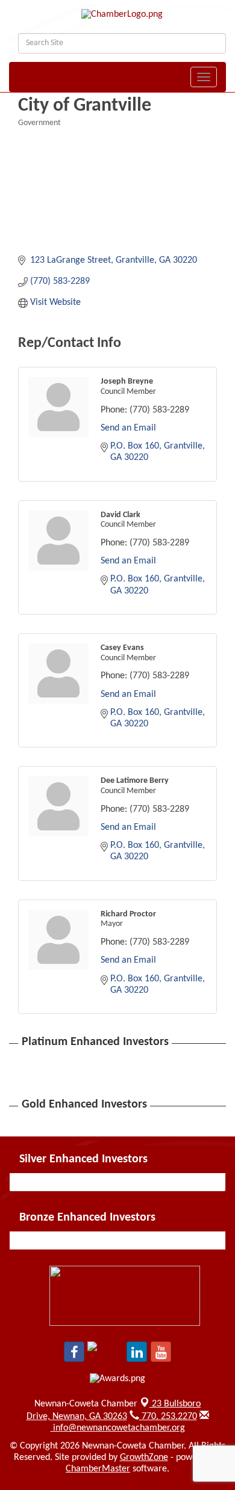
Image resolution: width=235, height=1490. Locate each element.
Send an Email (128, 428)
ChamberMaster (98, 1469)
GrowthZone (144, 1457)
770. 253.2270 (168, 1416)
